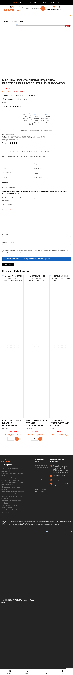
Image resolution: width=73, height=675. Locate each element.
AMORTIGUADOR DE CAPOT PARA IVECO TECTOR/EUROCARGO (36, 423)
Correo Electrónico (9, 242)
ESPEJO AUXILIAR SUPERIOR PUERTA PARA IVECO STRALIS (59, 423)
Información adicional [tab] (27, 152)
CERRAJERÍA (16, 137)
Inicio (6, 22)
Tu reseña (6, 210)
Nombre (5, 234)
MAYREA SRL (17, 600)
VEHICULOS (13, 22)
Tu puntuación (8, 204)
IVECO (22, 22)
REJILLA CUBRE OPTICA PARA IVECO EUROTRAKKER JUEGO (11, 423)
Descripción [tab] (9, 152)
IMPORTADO (37, 137)
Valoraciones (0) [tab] (47, 152)
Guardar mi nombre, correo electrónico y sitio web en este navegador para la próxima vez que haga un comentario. (36, 252)
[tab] (9, 152)
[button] (17, 8)
